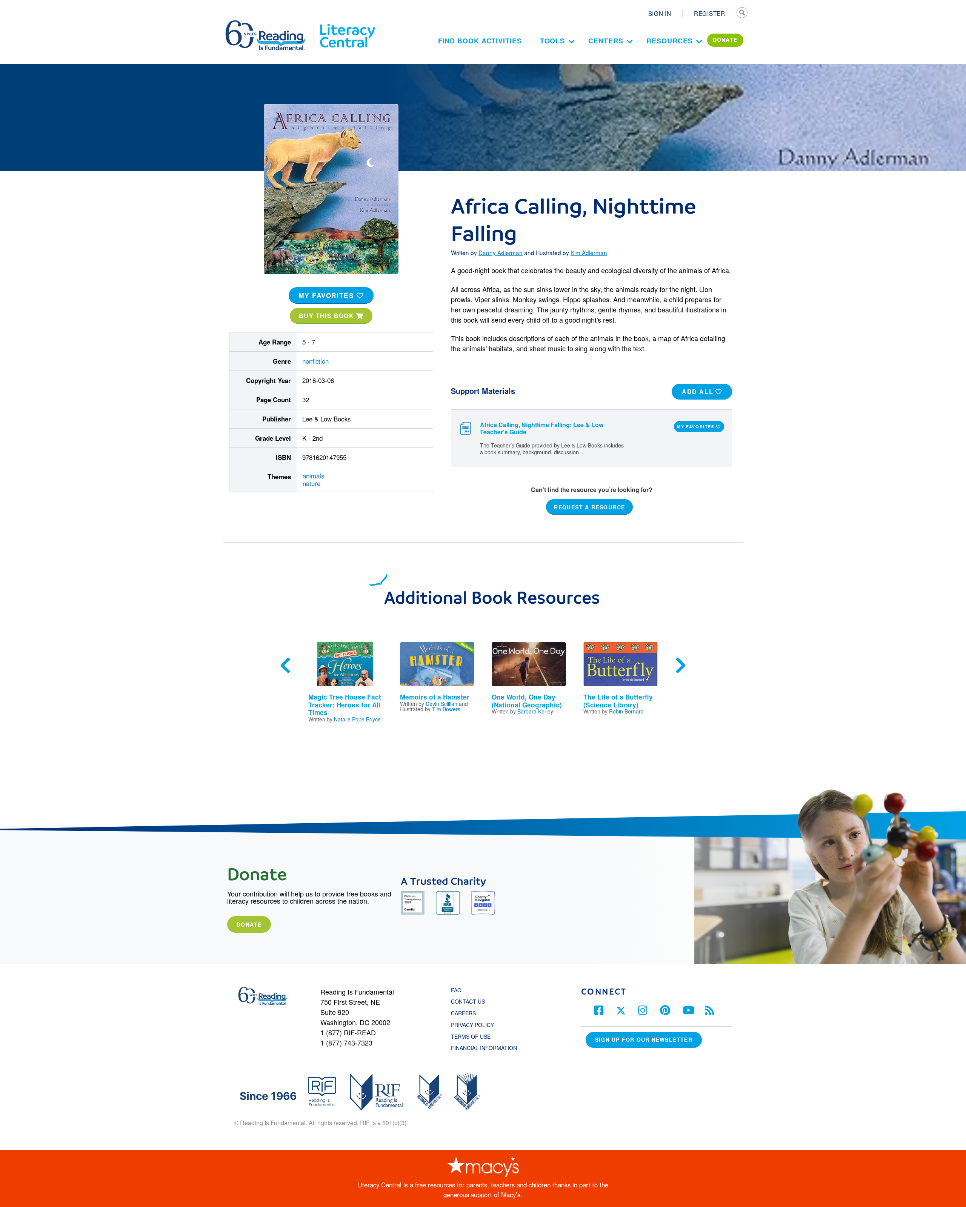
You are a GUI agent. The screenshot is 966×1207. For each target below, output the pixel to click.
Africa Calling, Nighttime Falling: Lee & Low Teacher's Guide (541, 428)
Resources (669, 41)
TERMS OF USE (474, 1036)
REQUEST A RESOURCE (589, 506)
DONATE (725, 39)
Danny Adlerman (500, 252)
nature (311, 483)
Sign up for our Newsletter (643, 1039)
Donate (249, 924)
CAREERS (463, 1013)
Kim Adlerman (589, 252)
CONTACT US (470, 1001)
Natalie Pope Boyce (357, 719)
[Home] (271, 23)
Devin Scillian (441, 703)
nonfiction (315, 361)
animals (313, 475)
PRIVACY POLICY (472, 1025)
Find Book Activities (480, 41)
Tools (552, 41)
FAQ (456, 990)
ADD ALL (698, 391)
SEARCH (742, 13)
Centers (605, 41)
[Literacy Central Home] (347, 23)
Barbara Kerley (535, 711)
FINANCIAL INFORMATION (484, 1048)
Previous (285, 666)
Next (681, 666)
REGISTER (709, 13)
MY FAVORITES (327, 295)
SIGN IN (659, 13)
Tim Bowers (446, 709)
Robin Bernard (626, 711)
